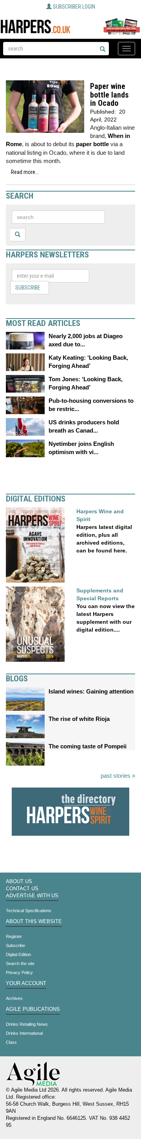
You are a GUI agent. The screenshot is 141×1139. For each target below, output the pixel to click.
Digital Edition (18, 954)
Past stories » (118, 775)
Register (14, 936)
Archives (14, 998)
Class (11, 1042)
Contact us (22, 888)
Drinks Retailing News (27, 1024)
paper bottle (92, 144)
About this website (34, 921)
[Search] (102, 49)
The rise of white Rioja (79, 718)
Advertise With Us (32, 895)
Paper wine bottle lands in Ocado (109, 95)
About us (19, 881)
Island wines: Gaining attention (91, 691)
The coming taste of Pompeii (88, 746)
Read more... (25, 172)
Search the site (20, 963)
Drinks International (24, 1033)
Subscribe (27, 287)
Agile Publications (33, 1009)
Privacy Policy (19, 972)
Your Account (26, 983)
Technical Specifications (28, 910)
